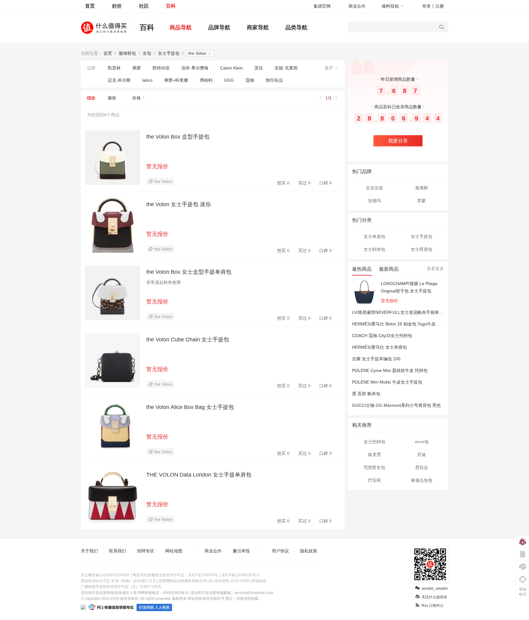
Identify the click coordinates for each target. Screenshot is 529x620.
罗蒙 (421, 200)
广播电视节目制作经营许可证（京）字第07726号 (121, 587)
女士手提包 (168, 53)
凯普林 (114, 67)
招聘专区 (145, 550)
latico (147, 80)
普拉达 (421, 467)
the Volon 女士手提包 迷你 (178, 204)
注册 (439, 6)
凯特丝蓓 (161, 67)
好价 (117, 6)
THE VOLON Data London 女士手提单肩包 (198, 475)
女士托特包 (374, 441)
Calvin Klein (231, 67)
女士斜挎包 (374, 249)
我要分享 (398, 140)
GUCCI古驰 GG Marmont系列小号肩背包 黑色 (396, 405)
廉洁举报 (241, 550)
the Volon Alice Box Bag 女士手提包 (190, 407)
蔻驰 (250, 80)
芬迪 (421, 454)
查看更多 (435, 268)
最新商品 (389, 269)
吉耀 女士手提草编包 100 (376, 358)
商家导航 (258, 27)
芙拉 (258, 67)
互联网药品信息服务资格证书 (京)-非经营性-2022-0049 (204, 581)
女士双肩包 (421, 249)
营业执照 (259, 581)
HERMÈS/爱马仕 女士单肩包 (379, 347)
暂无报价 (157, 166)
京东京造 (374, 187)
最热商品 (362, 269)
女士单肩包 (374, 236)
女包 (147, 53)
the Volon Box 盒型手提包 (177, 137)
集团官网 (322, 6)
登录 (426, 6)
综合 (91, 97)
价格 (136, 97)
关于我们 (89, 550)
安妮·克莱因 (286, 67)
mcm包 (422, 441)
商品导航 (181, 27)
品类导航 (296, 27)
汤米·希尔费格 (194, 67)
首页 (90, 6)
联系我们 (117, 550)
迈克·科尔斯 (119, 80)
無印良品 (274, 80)
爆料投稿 (390, 6)
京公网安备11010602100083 (105, 575)
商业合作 (357, 6)
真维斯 (421, 187)
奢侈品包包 (421, 480)
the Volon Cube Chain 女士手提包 (187, 339)
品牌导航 (219, 27)
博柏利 (206, 80)
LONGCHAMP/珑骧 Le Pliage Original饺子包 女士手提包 (409, 287)
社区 (144, 6)
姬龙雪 (374, 454)
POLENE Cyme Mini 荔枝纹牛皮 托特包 (390, 370)
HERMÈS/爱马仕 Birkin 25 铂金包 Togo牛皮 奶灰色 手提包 (408, 323)
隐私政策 (308, 550)
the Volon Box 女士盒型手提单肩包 (188, 272)
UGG (229, 80)
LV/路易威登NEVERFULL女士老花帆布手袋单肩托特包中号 (408, 312)
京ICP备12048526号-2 (240, 575)
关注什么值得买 (434, 597)
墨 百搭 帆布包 (366, 393)
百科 (171, 6)
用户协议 (280, 550)
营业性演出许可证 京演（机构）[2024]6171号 (118, 581)
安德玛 (374, 200)
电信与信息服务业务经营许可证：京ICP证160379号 (175, 575)
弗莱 (136, 67)
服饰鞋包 (127, 53)
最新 (112, 97)
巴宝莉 (374, 480)
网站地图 (173, 550)
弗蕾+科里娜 (176, 80)
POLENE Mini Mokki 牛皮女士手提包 (387, 382)
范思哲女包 (374, 467)
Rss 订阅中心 (433, 605)
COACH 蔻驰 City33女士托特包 (382, 335)
